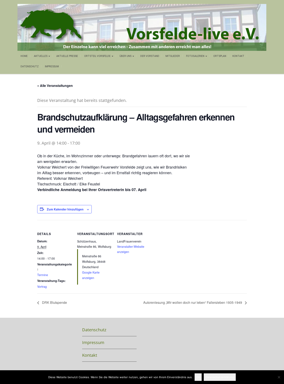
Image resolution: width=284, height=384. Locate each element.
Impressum (52, 66)
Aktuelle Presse (67, 56)
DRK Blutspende (54, 302)
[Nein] (279, 377)
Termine (42, 275)
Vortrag (42, 286)
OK (198, 377)
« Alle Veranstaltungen (55, 85)
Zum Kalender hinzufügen (65, 209)
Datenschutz (30, 66)
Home (24, 56)
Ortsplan (219, 56)
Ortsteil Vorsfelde (97, 56)
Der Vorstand (149, 56)
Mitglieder (172, 56)
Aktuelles (41, 56)
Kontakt (238, 56)
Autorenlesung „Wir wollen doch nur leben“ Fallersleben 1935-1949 (193, 302)
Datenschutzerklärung (219, 377)
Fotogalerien (195, 56)
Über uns (126, 56)
